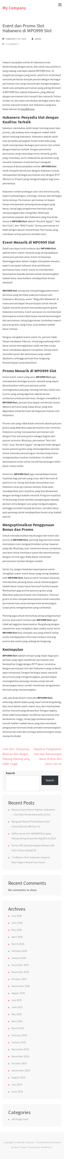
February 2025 (19, 1035)
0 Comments (12, 44)
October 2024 (19, 1063)
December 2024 (20, 1049)
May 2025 (16, 1014)
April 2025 (17, 1021)
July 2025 (16, 1000)
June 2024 (17, 1091)
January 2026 (18, 958)
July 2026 (16, 915)
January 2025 (18, 1042)
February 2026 (19, 950)
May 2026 (16, 929)
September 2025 (20, 986)
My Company (14, 7)
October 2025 (19, 979)
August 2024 (18, 1077)
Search (10, 773)
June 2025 (17, 1007)
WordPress (46, 1147)
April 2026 (17, 936)
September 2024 (20, 1070)
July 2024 (16, 1084)
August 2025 (18, 993)
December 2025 (20, 965)
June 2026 (17, 922)
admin (38, 39)
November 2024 (20, 1056)
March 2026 (17, 943)
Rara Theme (20, 1147)
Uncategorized (19, 1119)
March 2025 (17, 1028)
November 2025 (20, 972)
